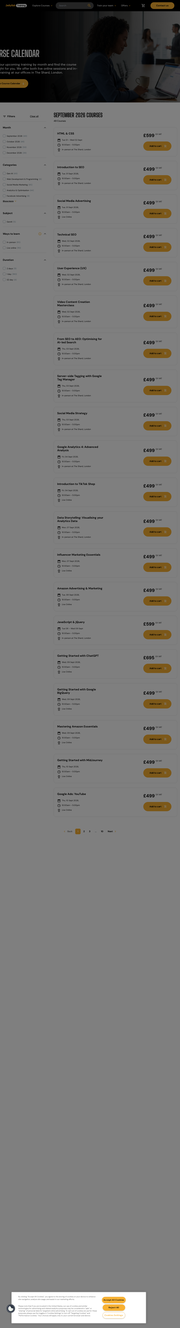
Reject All (114, 1307)
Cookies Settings (113, 1315)
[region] (78, 1308)
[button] (10, 1308)
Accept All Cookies (114, 1300)
